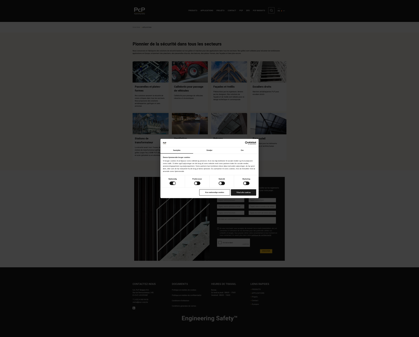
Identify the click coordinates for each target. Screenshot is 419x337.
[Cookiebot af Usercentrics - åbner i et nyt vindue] (246, 143)
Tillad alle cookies (243, 192)
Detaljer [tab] (210, 150)
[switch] (197, 183)
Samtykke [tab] (177, 150)
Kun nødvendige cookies (214, 192)
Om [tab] (242, 150)
